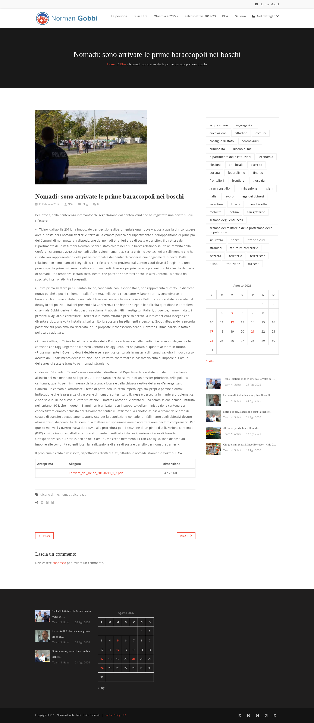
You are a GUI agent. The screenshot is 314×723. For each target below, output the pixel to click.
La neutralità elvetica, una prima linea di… (248, 395)
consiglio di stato (222, 141)
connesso (59, 563)
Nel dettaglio (266, 16)
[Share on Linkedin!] (52, 502)
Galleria (240, 16)
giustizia (259, 180)
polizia (234, 212)
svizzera (215, 256)
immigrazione (247, 188)
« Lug (210, 360)
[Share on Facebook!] (42, 502)
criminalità (217, 149)
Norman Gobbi (269, 4)
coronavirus (250, 141)
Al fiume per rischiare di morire (241, 428)
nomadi (65, 494)
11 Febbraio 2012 (49, 204)
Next (184, 536)
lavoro (229, 196)
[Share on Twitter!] (47, 502)
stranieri (216, 248)
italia (213, 196)
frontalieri (217, 180)
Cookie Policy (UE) (115, 715)
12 (232, 322)
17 (211, 331)
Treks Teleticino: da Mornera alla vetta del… (249, 378)
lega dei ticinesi (253, 196)
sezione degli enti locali (226, 220)
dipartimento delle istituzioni (230, 157)
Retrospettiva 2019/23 (200, 16)
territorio (235, 256)
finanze (258, 173)
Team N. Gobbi (232, 384)
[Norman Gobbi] (67, 17)
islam (269, 188)
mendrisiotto (257, 204)
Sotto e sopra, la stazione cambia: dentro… (248, 411)
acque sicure (219, 125)
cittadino (241, 133)
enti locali (236, 165)
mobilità (215, 212)
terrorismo (257, 256)
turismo (253, 264)
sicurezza (79, 494)
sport (235, 240)
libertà (235, 204)
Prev (46, 536)
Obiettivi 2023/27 (166, 16)
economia (266, 157)
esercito (256, 165)
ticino (213, 264)
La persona (119, 16)
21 (252, 331)
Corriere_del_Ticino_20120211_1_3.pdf (96, 473)
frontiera (238, 180)
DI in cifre (140, 16)
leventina (216, 204)
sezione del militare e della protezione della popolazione (241, 230)
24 (211, 341)
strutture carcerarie (244, 248)
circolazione (218, 133)
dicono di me (49, 494)
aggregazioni (245, 125)
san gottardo (256, 212)
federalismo (236, 173)
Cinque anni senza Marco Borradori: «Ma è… (249, 444)
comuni (260, 133)
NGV (70, 204)
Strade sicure (256, 240)
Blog (225, 16)
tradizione (233, 264)
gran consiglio (220, 188)
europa (215, 173)
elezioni (215, 165)
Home (111, 64)
